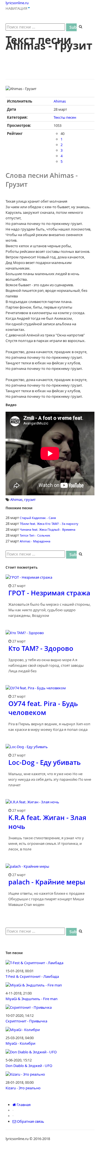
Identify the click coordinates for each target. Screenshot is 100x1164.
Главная (23, 1104)
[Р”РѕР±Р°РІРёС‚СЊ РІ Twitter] (41, 56)
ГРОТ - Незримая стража (49, 592)
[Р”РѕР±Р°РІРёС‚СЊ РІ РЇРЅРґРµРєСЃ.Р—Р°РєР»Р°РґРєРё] (10, 67)
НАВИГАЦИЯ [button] (16, 8)
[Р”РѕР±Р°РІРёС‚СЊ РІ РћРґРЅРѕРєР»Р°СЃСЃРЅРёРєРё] (20, 56)
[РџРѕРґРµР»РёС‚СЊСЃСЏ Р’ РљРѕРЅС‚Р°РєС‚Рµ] (10, 56)
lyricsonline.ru (17, 2)
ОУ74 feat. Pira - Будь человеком (43, 708)
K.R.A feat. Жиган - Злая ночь (47, 822)
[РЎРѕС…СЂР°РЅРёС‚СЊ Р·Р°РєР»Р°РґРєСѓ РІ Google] (73, 56)
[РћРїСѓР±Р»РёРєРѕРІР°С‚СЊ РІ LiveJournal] (20, 67)
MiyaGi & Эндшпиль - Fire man (32, 998)
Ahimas (60, 101)
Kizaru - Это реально (23, 1087)
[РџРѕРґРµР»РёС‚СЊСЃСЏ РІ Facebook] (52, 56)
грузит (30, 499)
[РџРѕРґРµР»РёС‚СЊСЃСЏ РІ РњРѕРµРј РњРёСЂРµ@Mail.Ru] (31, 56)
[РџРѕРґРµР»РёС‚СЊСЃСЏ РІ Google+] (62, 56)
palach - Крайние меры (46, 881)
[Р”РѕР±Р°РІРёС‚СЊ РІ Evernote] (83, 56)
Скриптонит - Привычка (26, 1021)
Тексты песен (65, 117)
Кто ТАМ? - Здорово (40, 648)
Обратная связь (30, 1121)
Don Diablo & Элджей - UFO (29, 1065)
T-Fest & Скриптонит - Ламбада (32, 976)
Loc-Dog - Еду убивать (44, 762)
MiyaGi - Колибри (20, 1043)
